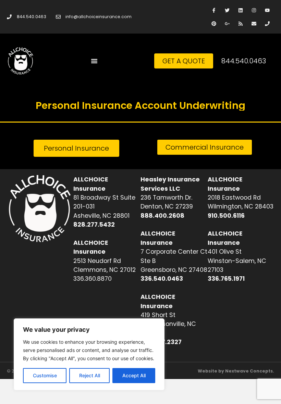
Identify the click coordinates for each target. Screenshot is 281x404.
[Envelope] (254, 23)
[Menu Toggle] (94, 61)
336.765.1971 (226, 279)
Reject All (89, 375)
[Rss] (240, 23)
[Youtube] (267, 10)
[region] (89, 354)
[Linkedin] (240, 10)
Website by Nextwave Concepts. (236, 371)
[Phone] (267, 23)
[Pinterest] (213, 23)
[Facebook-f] (213, 10)
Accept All (134, 375)
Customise (45, 375)
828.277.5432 (94, 224)
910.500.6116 (226, 216)
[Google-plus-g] (227, 23)
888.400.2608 (162, 216)
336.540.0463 (161, 279)
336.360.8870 (92, 279)
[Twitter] (227, 10)
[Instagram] (254, 10)
